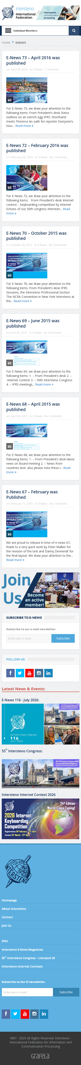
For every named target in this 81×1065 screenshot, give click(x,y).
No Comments (58, 157)
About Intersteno (14, 909)
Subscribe (63, 638)
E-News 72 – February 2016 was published (37, 148)
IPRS (5, 941)
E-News (37, 69)
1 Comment (51, 69)
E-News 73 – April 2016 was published (33, 60)
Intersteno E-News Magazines (22, 950)
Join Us (6, 926)
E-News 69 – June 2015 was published (32, 323)
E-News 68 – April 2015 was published (33, 406)
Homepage (9, 900)
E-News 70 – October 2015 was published (36, 235)
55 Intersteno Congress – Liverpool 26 (28, 958)
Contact (7, 917)
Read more (23, 126)
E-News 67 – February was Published (32, 494)
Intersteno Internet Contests (22, 966)
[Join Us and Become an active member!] (40, 590)
